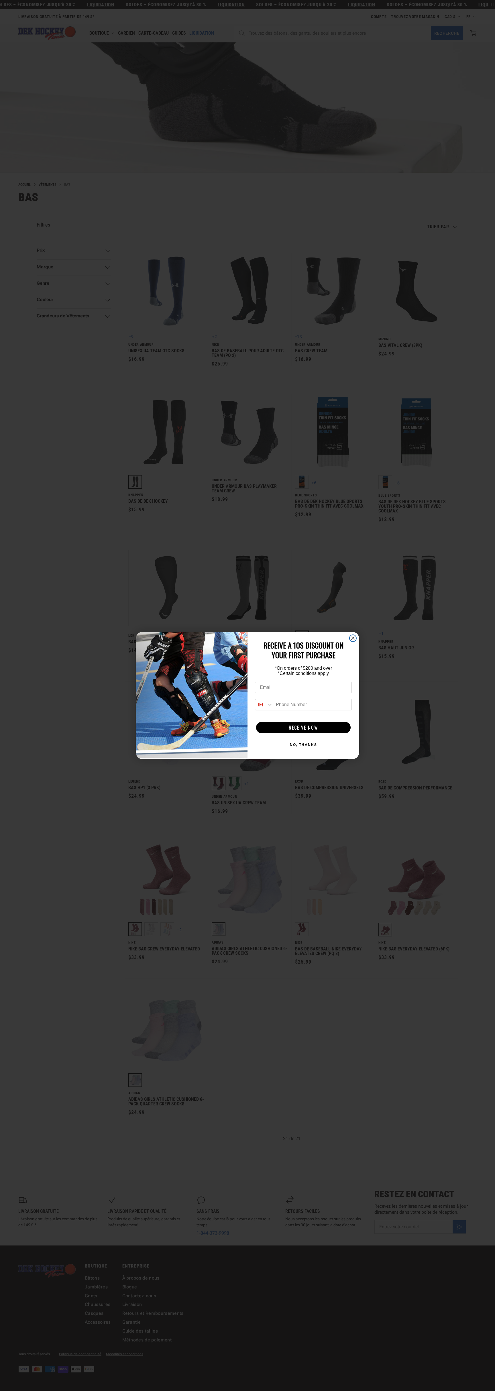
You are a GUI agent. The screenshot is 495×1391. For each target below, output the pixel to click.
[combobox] (264, 704)
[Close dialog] (352, 638)
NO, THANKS (303, 745)
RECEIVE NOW (303, 727)
